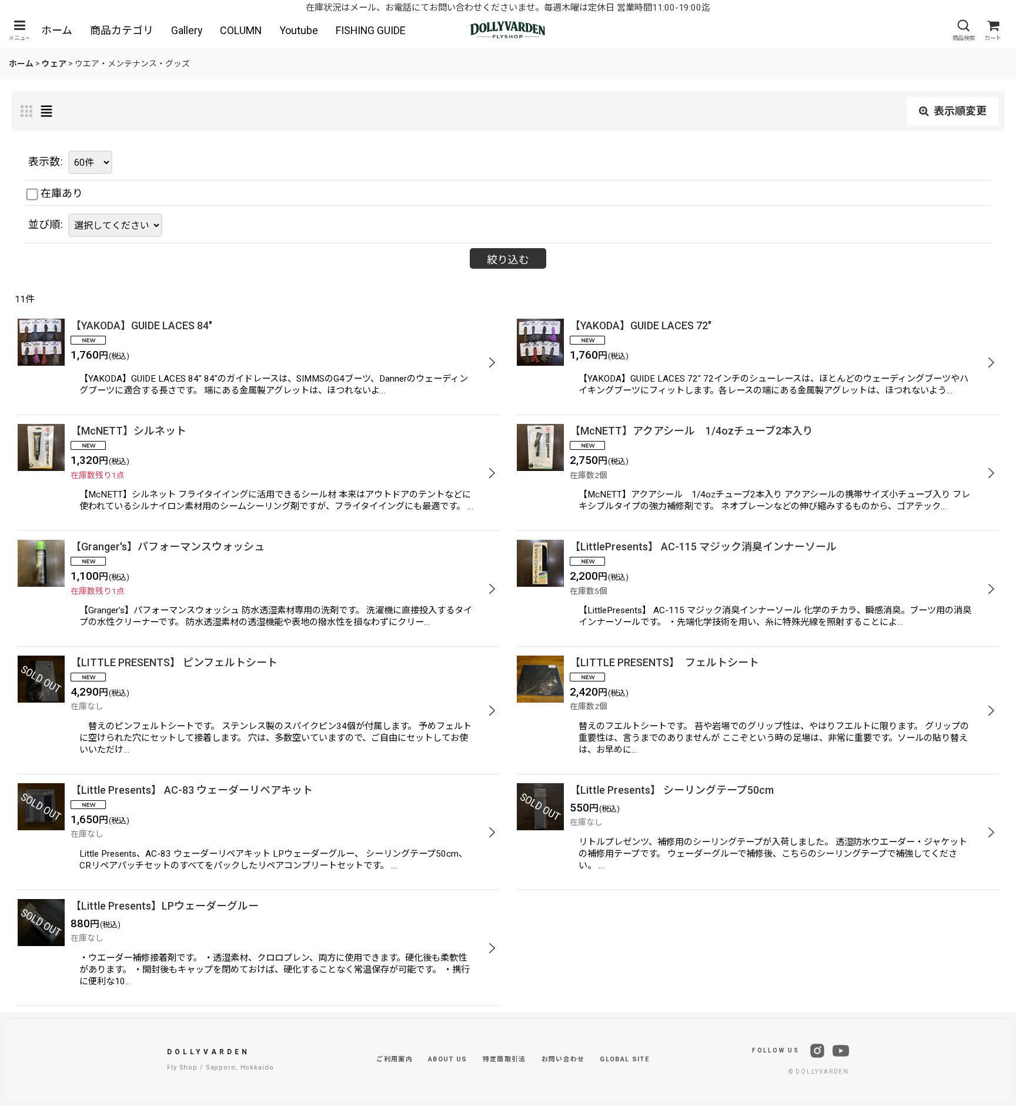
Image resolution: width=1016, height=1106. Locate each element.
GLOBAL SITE (624, 1059)
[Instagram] (817, 1050)
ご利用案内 (394, 1059)
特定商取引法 (504, 1059)
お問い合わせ (563, 1059)
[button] (19, 30)
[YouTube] (841, 1050)
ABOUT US (447, 1059)
